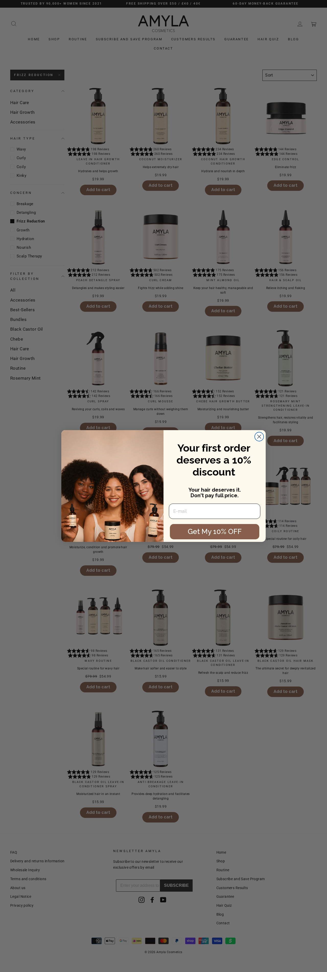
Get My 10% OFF (215, 531)
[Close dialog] (259, 436)
